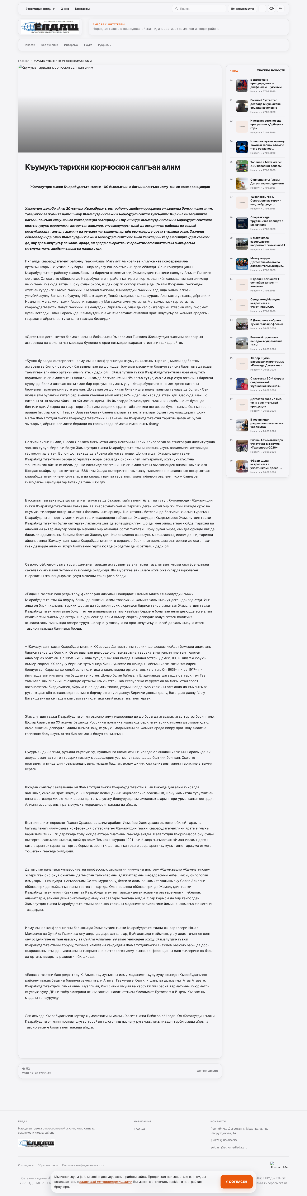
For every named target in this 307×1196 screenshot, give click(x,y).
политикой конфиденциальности (105, 1182)
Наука (88, 45)
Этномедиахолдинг (40, 8)
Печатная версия (242, 8)
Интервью (71, 45)
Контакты (82, 8)
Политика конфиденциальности (83, 1165)
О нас (65, 8)
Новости (29, 45)
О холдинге (25, 1165)
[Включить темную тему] (262, 8)
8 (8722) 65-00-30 (224, 1140)
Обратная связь (48, 1165)
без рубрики (49, 45)
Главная (23, 60)
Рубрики (104, 45)
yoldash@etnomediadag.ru (229, 1147)
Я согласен (236, 1182)
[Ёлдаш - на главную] (50, 27)
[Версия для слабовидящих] (271, 8)
